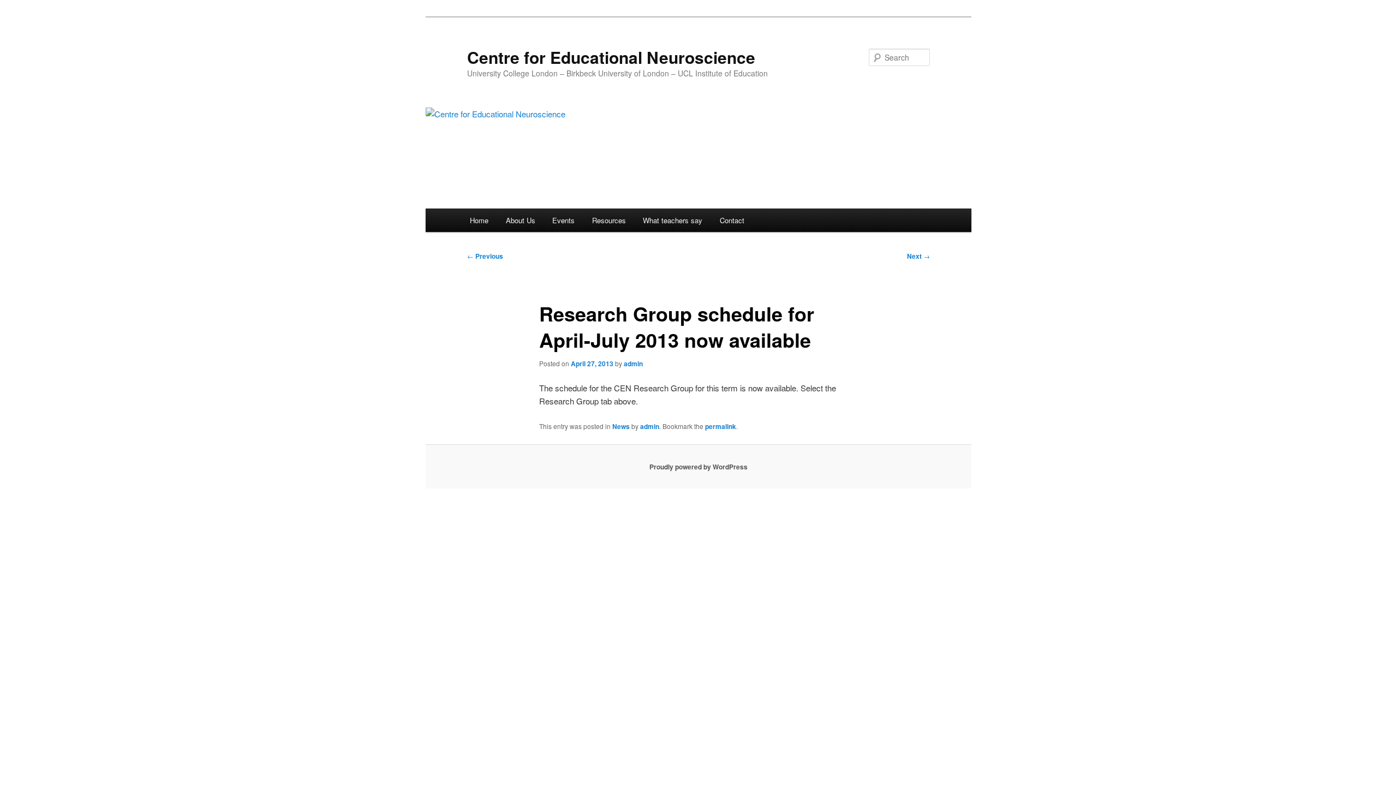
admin (633, 363)
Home (479, 220)
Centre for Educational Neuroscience (611, 57)
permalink (720, 426)
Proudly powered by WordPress (698, 467)
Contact (732, 220)
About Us (520, 220)
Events (563, 220)
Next (918, 256)
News (621, 426)
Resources (609, 220)
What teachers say (672, 220)
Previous (485, 256)
